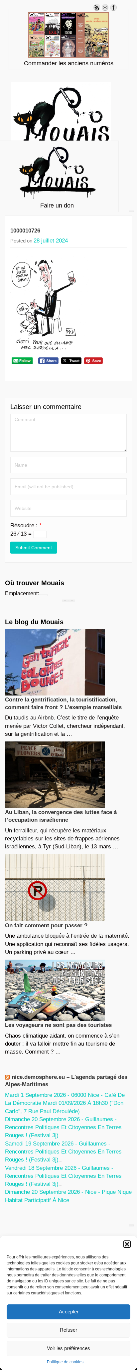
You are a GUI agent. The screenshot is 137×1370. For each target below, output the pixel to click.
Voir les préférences (68, 1348)
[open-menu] (131, 211)
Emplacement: (22, 593)
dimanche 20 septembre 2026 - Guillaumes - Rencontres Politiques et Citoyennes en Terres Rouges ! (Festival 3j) (63, 1127)
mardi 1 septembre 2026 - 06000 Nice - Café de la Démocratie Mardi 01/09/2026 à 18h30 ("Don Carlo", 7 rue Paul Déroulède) (65, 1103)
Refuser (68, 1330)
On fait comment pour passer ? (46, 925)
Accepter (68, 1311)
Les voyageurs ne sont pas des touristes (58, 1025)
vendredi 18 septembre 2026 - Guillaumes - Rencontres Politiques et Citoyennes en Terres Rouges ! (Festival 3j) (63, 1176)
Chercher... (72, 600)
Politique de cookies (65, 1362)
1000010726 (25, 231)
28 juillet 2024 (51, 240)
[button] (127, 1244)
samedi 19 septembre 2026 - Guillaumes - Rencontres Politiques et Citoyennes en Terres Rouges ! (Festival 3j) (63, 1152)
